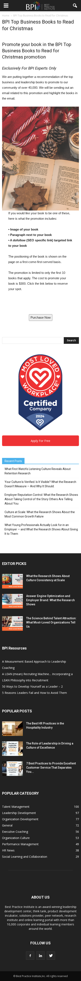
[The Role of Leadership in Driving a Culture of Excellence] (12, 748)
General (7, 825)
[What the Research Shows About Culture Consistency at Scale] (12, 581)
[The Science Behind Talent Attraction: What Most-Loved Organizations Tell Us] (12, 623)
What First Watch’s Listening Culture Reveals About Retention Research (38, 471)
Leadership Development (19, 813)
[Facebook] (30, 955)
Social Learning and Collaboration (24, 857)
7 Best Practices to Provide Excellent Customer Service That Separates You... (51, 767)
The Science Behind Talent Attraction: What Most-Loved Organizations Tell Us (51, 622)
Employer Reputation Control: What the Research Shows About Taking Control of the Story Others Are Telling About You (41, 499)
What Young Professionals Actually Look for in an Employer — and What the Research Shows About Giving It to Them (41, 529)
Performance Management (20, 844)
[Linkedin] (40, 955)
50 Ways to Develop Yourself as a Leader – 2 (32, 686)
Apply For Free (40, 441)
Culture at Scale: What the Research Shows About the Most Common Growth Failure (40, 514)
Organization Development (20, 819)
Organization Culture (16, 838)
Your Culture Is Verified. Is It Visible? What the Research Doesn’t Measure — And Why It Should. (40, 484)
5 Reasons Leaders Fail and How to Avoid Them (34, 693)
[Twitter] (51, 955)
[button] (75, 5)
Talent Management (15, 807)
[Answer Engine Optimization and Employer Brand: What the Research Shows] (12, 601)
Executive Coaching (15, 832)
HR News (8, 850)
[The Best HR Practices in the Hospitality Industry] (12, 728)
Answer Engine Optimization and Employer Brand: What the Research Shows (50, 600)
